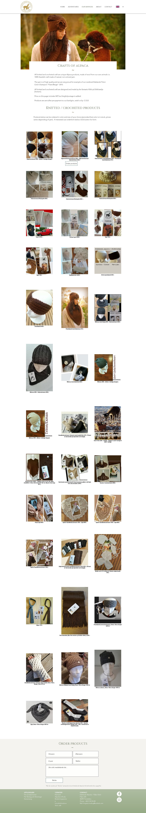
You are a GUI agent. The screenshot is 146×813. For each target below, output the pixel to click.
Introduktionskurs (61, 803)
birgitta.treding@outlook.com (93, 803)
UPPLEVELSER (29, 792)
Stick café (58, 805)
